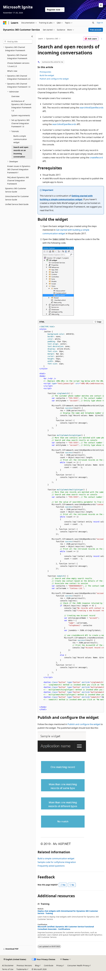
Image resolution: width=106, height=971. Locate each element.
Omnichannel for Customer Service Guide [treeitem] (17, 198)
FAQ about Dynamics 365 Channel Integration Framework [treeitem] (18, 180)
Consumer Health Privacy (78, 965)
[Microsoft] (4, 22)
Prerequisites (45, 72)
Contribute (48, 965)
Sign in (100, 22)
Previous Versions (24, 965)
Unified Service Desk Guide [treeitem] (16, 204)
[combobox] (17, 42)
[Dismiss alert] (101, 5)
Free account (95, 29)
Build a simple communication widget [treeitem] (20, 139)
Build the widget (47, 75)
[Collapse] (32, 36)
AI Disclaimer (8, 965)
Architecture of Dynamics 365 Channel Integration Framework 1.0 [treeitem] (21, 106)
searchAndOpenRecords (91, 107)
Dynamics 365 (52, 38)
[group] (71, 518)
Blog (37, 965)
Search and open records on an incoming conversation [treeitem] (20, 152)
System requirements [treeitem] (20, 115)
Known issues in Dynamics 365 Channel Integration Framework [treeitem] (18, 169)
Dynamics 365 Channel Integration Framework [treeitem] (17, 57)
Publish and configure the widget (54, 79)
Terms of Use (7, 969)
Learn (40, 38)
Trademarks (21, 969)
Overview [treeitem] (15, 96)
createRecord (96, 157)
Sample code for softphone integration (57, 862)
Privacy (59, 965)
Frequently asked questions (51, 865)
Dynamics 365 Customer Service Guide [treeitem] (15, 190)
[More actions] (101, 39)
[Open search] (93, 22)
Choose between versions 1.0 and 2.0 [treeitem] (18, 65)
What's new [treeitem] (12, 71)
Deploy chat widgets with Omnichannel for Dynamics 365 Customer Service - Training (68, 912)
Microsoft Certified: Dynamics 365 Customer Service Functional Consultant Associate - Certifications (66, 927)
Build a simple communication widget (56, 858)
